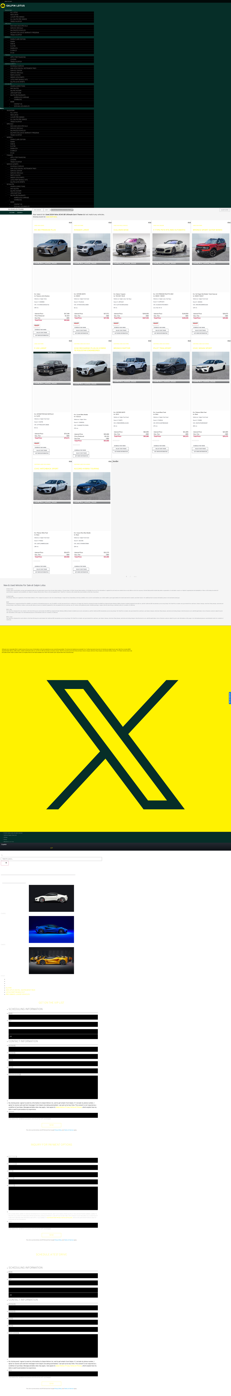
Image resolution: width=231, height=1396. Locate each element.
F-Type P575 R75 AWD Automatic (169, 230)
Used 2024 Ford (78, 225)
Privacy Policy (58, 1130)
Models (70, 626)
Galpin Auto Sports (17, 82)
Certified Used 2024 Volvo (82, 343)
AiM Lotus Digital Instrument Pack (20, 981)
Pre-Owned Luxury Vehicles (18, 986)
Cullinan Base (121, 230)
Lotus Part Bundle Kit (15, 984)
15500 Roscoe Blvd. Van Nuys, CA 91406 (70, 637)
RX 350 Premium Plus (45, 230)
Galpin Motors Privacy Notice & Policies (69, 1107)
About (70, 645)
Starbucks (18, 100)
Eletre (9, 979)
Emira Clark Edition (18, 39)
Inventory (70, 628)
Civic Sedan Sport (202, 348)
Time (10, 1020)
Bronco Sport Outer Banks (207, 230)
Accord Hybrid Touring (86, 469)
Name (10, 1221)
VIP (51, 848)
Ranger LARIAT (81, 230)
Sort (46, 210)
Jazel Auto (11, 841)
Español (4, 844)
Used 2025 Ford (38, 343)
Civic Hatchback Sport (46, 469)
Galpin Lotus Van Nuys (70, 633)
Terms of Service (69, 1130)
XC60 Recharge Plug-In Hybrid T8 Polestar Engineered (90, 349)
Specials (70, 630)
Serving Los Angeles (22, 106)
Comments (11, 1111)
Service (70, 643)
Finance (70, 641)
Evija (12, 53)
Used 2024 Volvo (51, 217)
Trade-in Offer (16, 21)
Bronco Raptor (122, 348)
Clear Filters (224, 210)
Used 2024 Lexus (39, 225)
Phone (10, 1370)
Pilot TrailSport (162, 348)
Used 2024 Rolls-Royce (121, 225)
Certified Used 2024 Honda (161, 343)
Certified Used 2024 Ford (121, 343)
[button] (47, 108)
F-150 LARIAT (40, 348)
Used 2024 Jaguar (158, 225)
